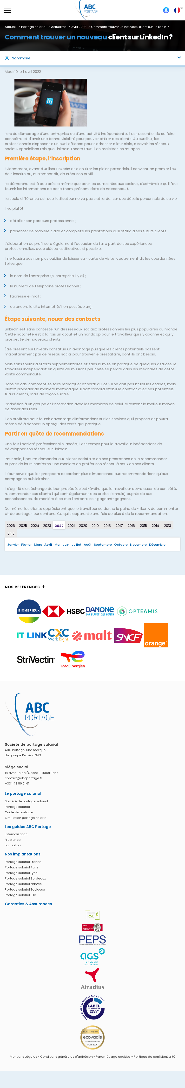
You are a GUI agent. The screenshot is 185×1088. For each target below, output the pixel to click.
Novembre (138, 544)
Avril (48, 544)
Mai (57, 544)
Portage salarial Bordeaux (25, 878)
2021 (71, 525)
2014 (155, 525)
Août (88, 544)
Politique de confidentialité (154, 1056)
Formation (13, 845)
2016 (131, 525)
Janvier (13, 544)
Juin (66, 544)
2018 (107, 525)
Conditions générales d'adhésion (66, 1056)
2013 (167, 525)
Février (26, 544)
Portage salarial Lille (20, 895)
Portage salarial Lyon (21, 873)
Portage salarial (17, 806)
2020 (83, 525)
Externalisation (16, 834)
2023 (47, 525)
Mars (38, 544)
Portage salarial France (23, 862)
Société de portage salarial (26, 801)
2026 (11, 525)
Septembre (103, 544)
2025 (23, 525)
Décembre (157, 544)
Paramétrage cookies (113, 1056)
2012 (10, 534)
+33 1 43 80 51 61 (17, 783)
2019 (95, 525)
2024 (35, 525)
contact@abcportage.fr (23, 778)
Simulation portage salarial (26, 818)
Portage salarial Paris (21, 867)
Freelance (13, 839)
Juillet (76, 544)
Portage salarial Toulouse (25, 889)
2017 (119, 525)
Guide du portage (19, 812)
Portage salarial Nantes (23, 884)
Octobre (121, 544)
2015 (143, 525)
